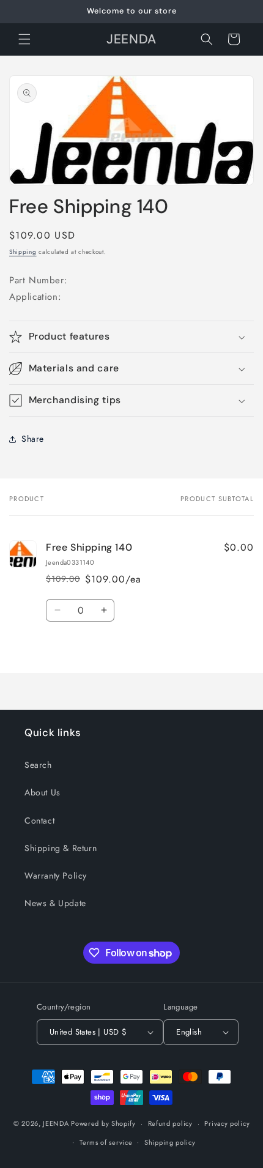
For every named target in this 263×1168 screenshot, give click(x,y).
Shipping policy (170, 1142)
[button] (24, 39)
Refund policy (170, 1123)
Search (38, 765)
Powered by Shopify (103, 1123)
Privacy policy (227, 1123)
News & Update (55, 903)
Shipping (23, 251)
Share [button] (32, 439)
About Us (42, 792)
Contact (39, 820)
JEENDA (56, 1123)
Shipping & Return (60, 848)
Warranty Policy (55, 875)
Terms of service (106, 1142)
